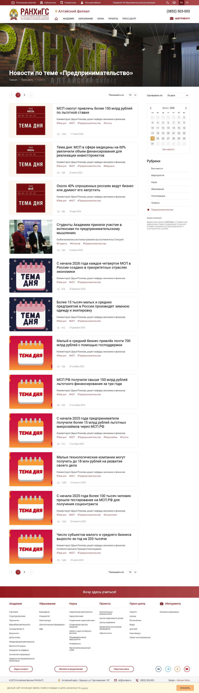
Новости (133, 612)
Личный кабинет (93, 2)
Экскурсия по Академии (19, 650)
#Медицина (109, 166)
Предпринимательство (162, 210)
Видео (132, 625)
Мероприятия (157, 175)
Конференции (75, 644)
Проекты (155, 203)
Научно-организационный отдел (79, 649)
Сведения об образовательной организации (134, 2)
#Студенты (62, 244)
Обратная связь (121, 669)
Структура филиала (17, 616)
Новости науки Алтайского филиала (80, 632)
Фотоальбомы (135, 620)
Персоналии (14, 620)
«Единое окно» (106, 633)
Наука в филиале (76, 616)
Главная (13, 80)
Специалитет (44, 616)
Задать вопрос (21, 669)
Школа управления (107, 622)
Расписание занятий (26, 2)
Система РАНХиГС (16, 629)
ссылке (84, 687)
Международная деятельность (21, 642)
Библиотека (50, 2)
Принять (185, 688)
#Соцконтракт (110, 515)
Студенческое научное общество (78, 626)
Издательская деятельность (80, 612)
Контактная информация (19, 654)
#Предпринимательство (89, 123)
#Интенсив (75, 244)
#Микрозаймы (110, 437)
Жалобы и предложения (71, 669)
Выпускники (14, 633)
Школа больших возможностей (106, 613)
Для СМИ (133, 629)
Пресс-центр (27, 80)
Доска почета (14, 638)
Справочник (70, 2)
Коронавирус (135, 633)
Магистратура (45, 620)
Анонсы (133, 616)
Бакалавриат (44, 612)
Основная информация (169, 612)
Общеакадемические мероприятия (77, 638)
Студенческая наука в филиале (82, 620)
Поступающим (158, 196)
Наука (154, 182)
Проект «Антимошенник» (140, 638)
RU (181, 2)
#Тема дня (61, 123)
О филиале (13, 612)
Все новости (168, 149)
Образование (157, 189)
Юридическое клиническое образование (110, 628)
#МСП (72, 123)
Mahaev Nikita (183, 680)
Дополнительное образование (51, 625)
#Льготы (108, 123)
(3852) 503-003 (178, 11)
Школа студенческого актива (111, 618)
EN (187, 2)
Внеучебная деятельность (19, 625)
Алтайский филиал (74, 11)
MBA (41, 629)
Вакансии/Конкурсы (17, 646)
